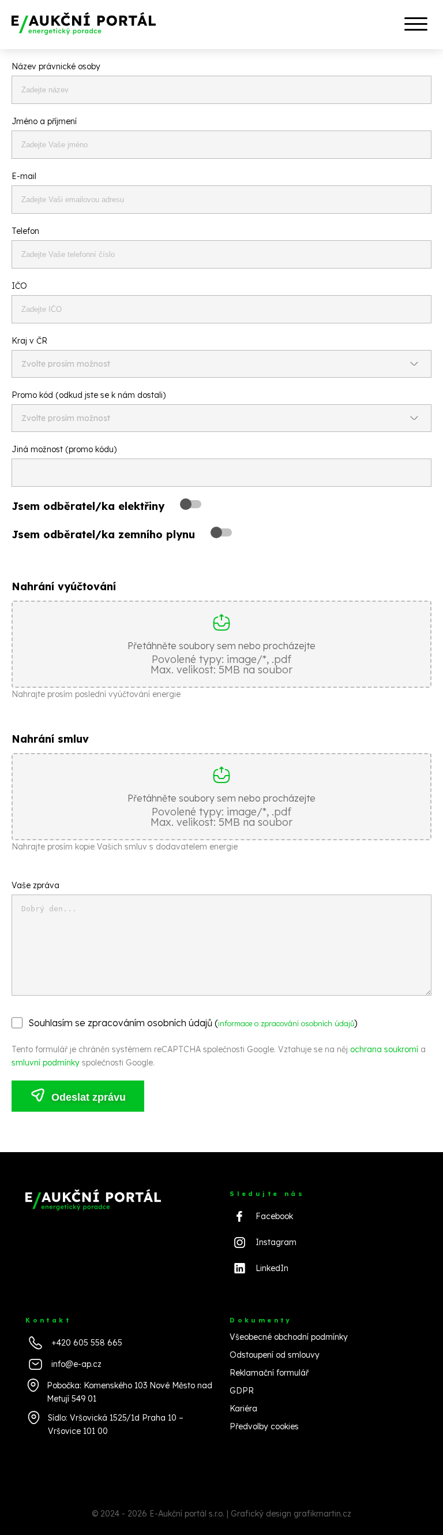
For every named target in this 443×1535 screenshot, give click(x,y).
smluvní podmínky (46, 1062)
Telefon (25, 231)
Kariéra (243, 1408)
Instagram (276, 1242)
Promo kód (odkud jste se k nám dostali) (89, 395)
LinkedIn (272, 1268)
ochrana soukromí (384, 1049)
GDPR (242, 1390)
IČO (19, 286)
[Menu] (414, 24)
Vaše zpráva (35, 885)
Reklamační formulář (269, 1373)
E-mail (24, 176)
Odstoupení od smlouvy (275, 1355)
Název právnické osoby (56, 66)
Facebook (274, 1216)
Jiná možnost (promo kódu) (64, 449)
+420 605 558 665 (86, 1342)
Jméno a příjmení (44, 121)
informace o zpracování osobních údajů (286, 1023)
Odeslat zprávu (87, 1097)
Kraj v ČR (29, 341)
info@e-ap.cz (76, 1364)
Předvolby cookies (264, 1426)
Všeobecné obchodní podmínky (289, 1337)
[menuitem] (414, 24)
